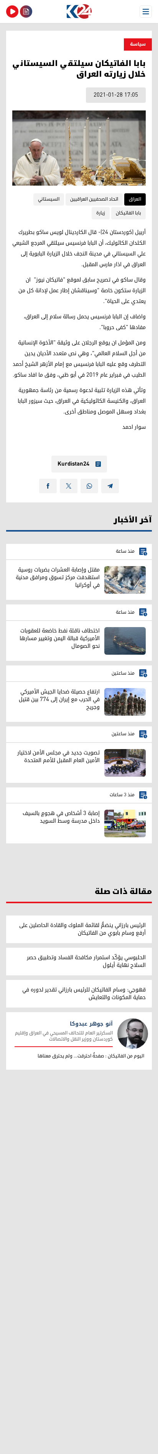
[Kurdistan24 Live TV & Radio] (12, 11)
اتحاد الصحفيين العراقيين (94, 199)
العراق (135, 199)
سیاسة (138, 44)
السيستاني (48, 199)
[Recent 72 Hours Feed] (26, 11)
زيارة (100, 213)
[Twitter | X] (68, 486)
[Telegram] (110, 486)
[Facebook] (48, 486)
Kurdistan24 (73, 464)
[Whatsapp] (89, 486)
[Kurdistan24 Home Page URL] (79, 11)
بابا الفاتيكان (128, 213)
